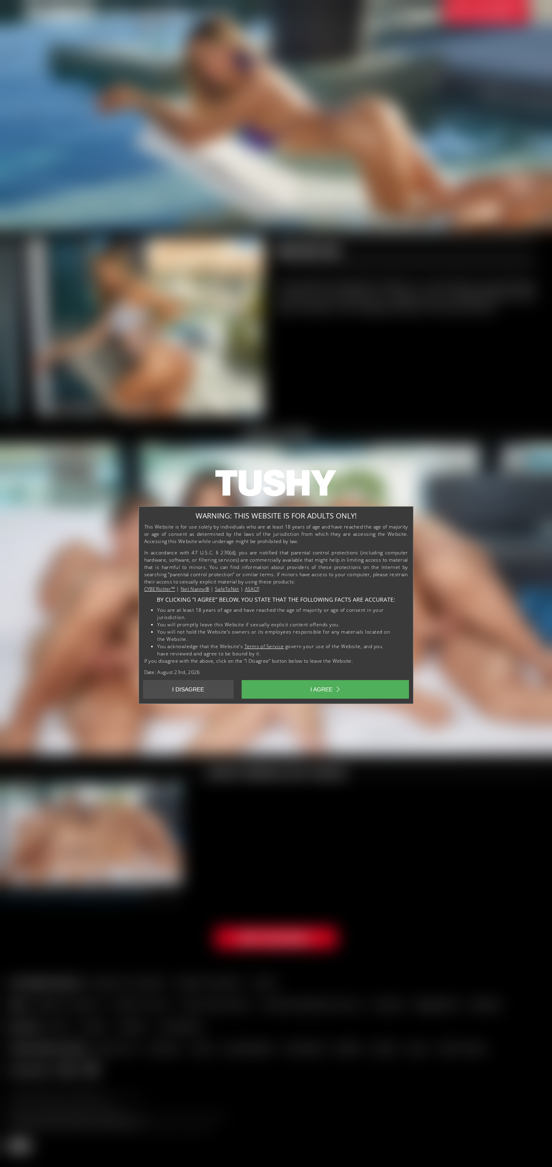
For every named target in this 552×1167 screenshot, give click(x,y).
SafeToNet (227, 589)
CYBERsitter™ (159, 589)
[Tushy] (276, 485)
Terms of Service (264, 646)
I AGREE (321, 689)
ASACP (252, 589)
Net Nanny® (195, 589)
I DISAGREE (188, 689)
